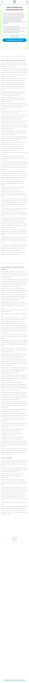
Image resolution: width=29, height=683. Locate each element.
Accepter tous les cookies (14, 40)
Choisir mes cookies (14, 36)
